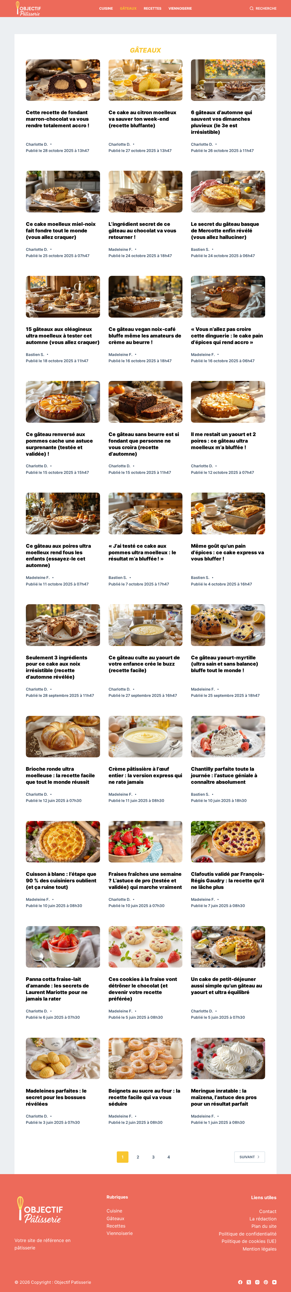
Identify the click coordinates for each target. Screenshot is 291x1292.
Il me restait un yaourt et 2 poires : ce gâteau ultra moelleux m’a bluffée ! (223, 440)
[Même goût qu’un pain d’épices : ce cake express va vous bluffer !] (228, 513)
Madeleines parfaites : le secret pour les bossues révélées (56, 1097)
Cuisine (106, 8)
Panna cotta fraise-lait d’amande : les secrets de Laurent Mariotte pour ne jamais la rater (57, 989)
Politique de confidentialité (248, 1234)
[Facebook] (240, 1282)
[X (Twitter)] (249, 1282)
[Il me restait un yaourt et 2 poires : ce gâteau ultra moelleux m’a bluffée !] (228, 402)
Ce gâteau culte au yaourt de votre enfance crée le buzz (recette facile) (144, 664)
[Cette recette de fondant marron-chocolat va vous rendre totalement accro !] (63, 80)
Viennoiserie (180, 8)
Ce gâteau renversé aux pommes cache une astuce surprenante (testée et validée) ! (59, 444)
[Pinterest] (266, 1282)
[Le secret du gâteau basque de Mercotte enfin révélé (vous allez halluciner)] (228, 191)
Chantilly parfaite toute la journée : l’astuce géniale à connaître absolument (224, 775)
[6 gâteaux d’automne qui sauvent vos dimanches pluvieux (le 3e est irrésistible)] (228, 80)
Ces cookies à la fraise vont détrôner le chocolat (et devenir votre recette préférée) (143, 989)
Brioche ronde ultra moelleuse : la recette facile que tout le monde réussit (60, 775)
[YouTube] (274, 1282)
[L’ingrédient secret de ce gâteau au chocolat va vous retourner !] (146, 191)
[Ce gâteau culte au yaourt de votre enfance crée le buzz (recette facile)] (146, 625)
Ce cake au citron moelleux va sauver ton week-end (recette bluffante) (142, 118)
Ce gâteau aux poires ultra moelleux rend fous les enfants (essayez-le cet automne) (58, 555)
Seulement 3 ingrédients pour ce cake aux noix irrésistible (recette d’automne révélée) (56, 667)
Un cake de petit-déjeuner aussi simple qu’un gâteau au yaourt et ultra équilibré (226, 985)
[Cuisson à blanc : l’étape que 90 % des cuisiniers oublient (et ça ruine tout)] (63, 842)
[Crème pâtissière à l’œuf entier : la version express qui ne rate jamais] (146, 737)
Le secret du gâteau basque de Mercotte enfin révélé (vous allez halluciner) (225, 230)
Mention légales (260, 1249)
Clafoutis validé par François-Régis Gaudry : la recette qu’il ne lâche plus (227, 880)
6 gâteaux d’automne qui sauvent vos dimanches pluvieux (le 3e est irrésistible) (221, 122)
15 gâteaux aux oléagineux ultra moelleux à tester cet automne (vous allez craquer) (63, 335)
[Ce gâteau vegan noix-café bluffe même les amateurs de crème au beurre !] (146, 297)
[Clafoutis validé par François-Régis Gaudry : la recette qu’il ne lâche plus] (228, 842)
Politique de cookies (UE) (249, 1241)
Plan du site (264, 1226)
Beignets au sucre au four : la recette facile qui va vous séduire (144, 1097)
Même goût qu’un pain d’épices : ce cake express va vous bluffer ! (227, 552)
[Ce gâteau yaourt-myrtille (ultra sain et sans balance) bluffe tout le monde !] (228, 625)
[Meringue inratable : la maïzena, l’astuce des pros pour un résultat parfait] (228, 1059)
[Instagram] (257, 1282)
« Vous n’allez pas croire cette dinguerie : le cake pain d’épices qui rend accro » (227, 335)
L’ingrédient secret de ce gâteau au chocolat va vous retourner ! (142, 230)
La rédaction (263, 1219)
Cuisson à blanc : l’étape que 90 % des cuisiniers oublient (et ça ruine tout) (61, 880)
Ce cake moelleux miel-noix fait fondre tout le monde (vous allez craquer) (61, 230)
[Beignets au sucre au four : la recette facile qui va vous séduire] (146, 1059)
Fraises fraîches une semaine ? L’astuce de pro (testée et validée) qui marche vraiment (145, 880)
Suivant (247, 1157)
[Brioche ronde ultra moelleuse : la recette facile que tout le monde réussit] (63, 737)
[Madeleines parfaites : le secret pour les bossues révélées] (63, 1059)
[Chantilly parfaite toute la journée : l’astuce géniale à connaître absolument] (228, 737)
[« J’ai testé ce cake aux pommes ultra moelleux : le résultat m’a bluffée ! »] (146, 513)
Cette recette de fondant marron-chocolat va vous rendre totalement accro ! (57, 118)
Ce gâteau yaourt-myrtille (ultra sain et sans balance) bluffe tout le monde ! (224, 664)
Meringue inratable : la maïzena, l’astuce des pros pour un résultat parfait (224, 1097)
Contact (268, 1211)
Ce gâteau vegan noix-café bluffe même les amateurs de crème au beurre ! (145, 335)
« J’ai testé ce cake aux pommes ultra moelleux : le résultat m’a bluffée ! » (142, 552)
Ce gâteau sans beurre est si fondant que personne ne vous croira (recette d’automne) (144, 444)
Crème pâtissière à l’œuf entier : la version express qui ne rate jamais (145, 775)
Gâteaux (128, 8)
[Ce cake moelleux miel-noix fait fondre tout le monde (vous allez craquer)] (63, 191)
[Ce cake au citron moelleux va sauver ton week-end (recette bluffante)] (146, 80)
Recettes (152, 8)
